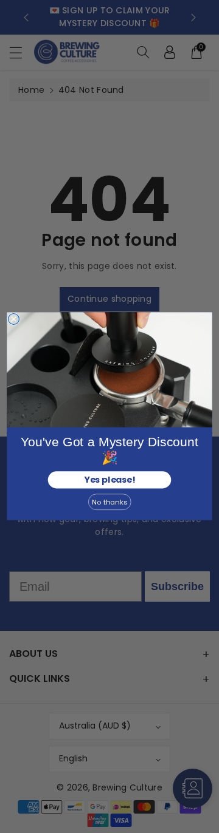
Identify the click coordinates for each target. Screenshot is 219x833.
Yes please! (109, 480)
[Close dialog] (14, 319)
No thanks (109, 502)
